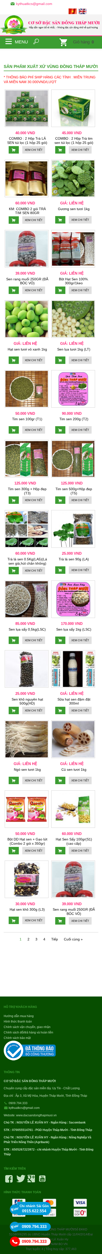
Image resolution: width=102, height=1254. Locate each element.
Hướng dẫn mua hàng (19, 1016)
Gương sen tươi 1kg (74, 209)
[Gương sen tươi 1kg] (73, 178)
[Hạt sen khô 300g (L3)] (26, 879)
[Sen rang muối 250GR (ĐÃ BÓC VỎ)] (26, 249)
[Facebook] (9, 1180)
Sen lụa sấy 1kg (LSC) (73, 629)
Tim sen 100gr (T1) (27, 419)
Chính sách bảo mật (17, 1038)
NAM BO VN (59, 1244)
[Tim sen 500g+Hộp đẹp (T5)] (73, 459)
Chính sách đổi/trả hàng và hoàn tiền (28, 1032)
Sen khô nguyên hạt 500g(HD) (27, 701)
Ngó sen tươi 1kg (27, 770)
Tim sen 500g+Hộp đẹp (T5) (73, 491)
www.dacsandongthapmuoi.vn (36, 1115)
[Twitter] (20, 1180)
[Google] (31, 1180)
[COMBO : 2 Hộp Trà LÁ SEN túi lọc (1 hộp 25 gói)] (26, 108)
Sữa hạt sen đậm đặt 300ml (73, 701)
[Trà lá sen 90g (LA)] (73, 529)
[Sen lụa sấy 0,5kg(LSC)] (26, 599)
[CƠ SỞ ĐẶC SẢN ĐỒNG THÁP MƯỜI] (51, 25)
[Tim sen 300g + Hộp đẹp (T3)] (26, 459)
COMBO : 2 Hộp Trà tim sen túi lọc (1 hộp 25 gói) (73, 140)
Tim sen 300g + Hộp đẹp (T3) (27, 491)
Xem (34, 149)
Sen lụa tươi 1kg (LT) (73, 349)
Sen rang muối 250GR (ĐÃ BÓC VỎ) (27, 281)
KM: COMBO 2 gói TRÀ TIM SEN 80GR (27, 211)
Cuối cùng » (73, 939)
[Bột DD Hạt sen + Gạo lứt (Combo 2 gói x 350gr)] (26, 809)
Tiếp (54, 939)
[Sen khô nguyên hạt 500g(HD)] (26, 669)
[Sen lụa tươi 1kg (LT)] (73, 319)
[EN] (83, 11)
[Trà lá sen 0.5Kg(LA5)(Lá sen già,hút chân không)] (26, 529)
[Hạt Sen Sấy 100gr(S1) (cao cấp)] (73, 809)
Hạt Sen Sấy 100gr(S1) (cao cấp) (74, 841)
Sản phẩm (46, 53)
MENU (9, 41)
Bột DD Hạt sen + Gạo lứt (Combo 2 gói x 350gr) (27, 841)
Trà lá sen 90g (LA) (74, 559)
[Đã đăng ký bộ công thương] (30, 1050)
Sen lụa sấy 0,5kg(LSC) (27, 629)
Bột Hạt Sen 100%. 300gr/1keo (74, 281)
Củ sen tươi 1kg (73, 770)
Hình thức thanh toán (18, 1021)
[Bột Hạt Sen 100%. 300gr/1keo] (73, 249)
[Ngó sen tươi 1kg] (26, 739)
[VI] (73, 11)
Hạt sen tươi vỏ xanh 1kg (27, 349)
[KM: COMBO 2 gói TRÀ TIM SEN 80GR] (26, 178)
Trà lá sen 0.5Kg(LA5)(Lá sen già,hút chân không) (27, 561)
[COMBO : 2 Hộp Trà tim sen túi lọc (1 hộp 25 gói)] (73, 108)
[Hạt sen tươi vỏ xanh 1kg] (26, 319)
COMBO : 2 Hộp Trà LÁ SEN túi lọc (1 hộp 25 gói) (27, 140)
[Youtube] (42, 1180)
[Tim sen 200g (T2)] (73, 389)
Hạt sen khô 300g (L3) (27, 909)
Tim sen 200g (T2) (73, 419)
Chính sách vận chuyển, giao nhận (27, 1027)
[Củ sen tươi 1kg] (73, 739)
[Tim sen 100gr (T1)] (26, 389)
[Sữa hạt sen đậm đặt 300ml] (73, 669)
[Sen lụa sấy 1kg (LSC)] (73, 599)
